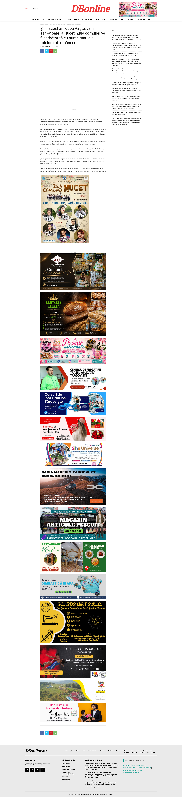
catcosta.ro (127, 770)
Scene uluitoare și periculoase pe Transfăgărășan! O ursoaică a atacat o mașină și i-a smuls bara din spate (126, 71)
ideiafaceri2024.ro (129, 768)
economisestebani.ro (144, 768)
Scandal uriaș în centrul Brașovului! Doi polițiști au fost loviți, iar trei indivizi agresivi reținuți (126, 83)
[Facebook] (42, 51)
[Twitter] (47, 51)
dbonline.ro (127, 765)
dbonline (47, 46)
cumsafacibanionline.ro (131, 773)
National (88, 787)
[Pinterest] (51, 51)
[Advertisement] (73, 113)
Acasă (42, 24)
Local (46, 24)
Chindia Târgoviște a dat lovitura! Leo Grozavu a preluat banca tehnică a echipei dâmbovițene (126, 78)
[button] (37, 9)
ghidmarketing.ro (137, 770)
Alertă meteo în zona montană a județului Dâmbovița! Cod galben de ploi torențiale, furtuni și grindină (126, 90)
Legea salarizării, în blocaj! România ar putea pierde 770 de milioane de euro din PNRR (125, 54)
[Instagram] (32, 770)
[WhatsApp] (55, 51)
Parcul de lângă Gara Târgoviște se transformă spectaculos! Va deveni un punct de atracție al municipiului (126, 98)
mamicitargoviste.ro (139, 765)
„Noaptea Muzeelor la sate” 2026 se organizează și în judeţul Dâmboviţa (126, 113)
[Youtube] (42, 770)
